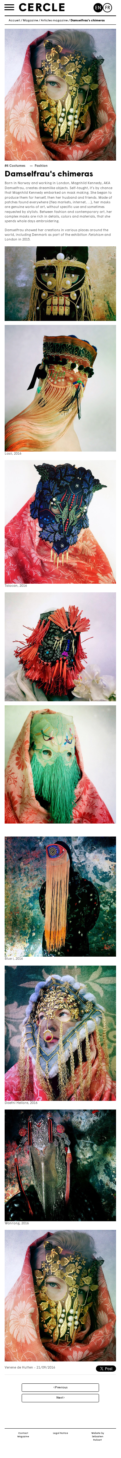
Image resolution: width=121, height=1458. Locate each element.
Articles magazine (54, 20)
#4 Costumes (15, 166)
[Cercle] (42, 7)
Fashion (41, 166)
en (98, 8)
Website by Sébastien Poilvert (97, 1436)
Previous (60, 1387)
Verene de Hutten (19, 1367)
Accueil (14, 20)
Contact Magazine (23, 1435)
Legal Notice (60, 1433)
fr (107, 8)
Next (59, 1397)
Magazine (30, 20)
